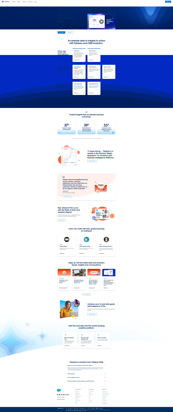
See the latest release (62, 287)
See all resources (86, 294)
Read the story (66, 196)
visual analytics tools (77, 369)
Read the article (76, 287)
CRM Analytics (76, 368)
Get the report (61, 220)
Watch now (106, 287)
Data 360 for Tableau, (95, 368)
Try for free (66, 345)
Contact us (99, 345)
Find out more (91, 314)
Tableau (72, 368)
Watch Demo (61, 32)
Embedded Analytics (82, 368)
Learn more (70, 32)
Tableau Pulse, (88, 368)
